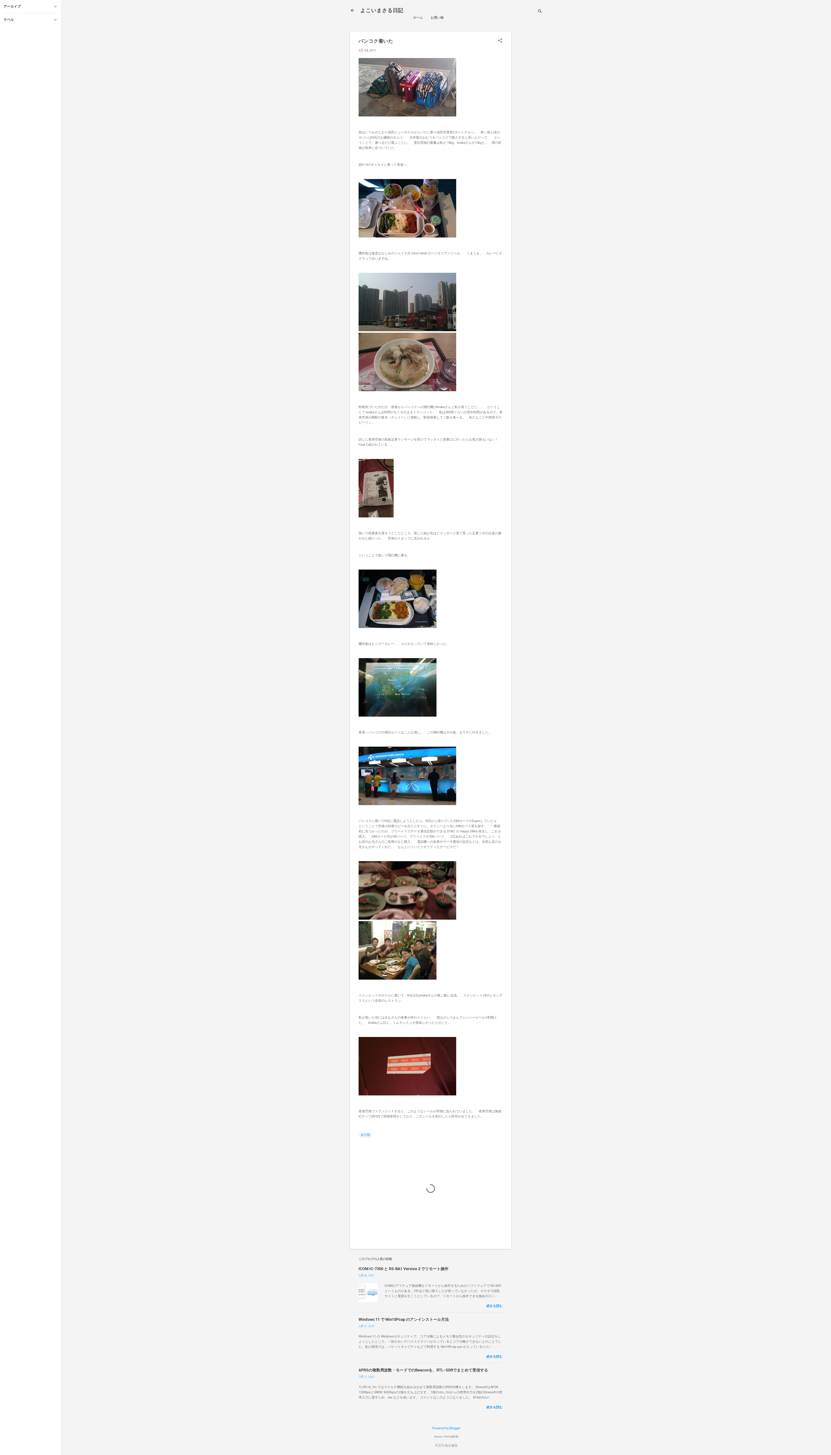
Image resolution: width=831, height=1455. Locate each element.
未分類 (365, 1135)
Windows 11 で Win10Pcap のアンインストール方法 (404, 1319)
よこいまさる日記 (381, 10)
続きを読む (494, 1306)
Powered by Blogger (446, 1428)
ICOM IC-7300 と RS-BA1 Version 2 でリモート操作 (403, 1268)
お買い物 (437, 17)
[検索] (540, 11)
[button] (500, 41)
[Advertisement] (551, 61)
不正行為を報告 (446, 1445)
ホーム (418, 17)
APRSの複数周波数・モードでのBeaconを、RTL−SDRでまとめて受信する (423, 1370)
